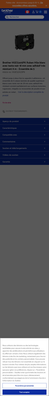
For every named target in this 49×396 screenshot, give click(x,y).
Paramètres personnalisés (24, 385)
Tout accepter (24, 392)
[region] (24, 367)
